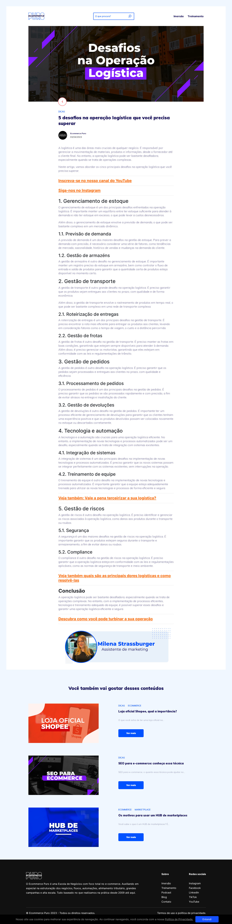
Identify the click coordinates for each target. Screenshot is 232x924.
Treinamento (196, 16)
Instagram (195, 883)
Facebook (195, 887)
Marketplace (143, 809)
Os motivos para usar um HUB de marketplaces (152, 815)
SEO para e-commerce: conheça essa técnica (151, 763)
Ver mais (131, 733)
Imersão (179, 16)
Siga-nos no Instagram (79, 190)
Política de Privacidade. (179, 919)
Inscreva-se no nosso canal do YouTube (95, 180)
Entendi (206, 919)
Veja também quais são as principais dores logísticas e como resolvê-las (114, 578)
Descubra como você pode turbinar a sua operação (105, 619)
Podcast (166, 892)
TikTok (193, 897)
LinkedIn (194, 892)
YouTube (194, 901)
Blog (164, 897)
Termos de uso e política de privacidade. (181, 913)
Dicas (61, 111)
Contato (166, 901)
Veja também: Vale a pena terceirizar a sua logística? (107, 498)
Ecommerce (134, 705)
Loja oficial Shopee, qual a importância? (147, 711)
